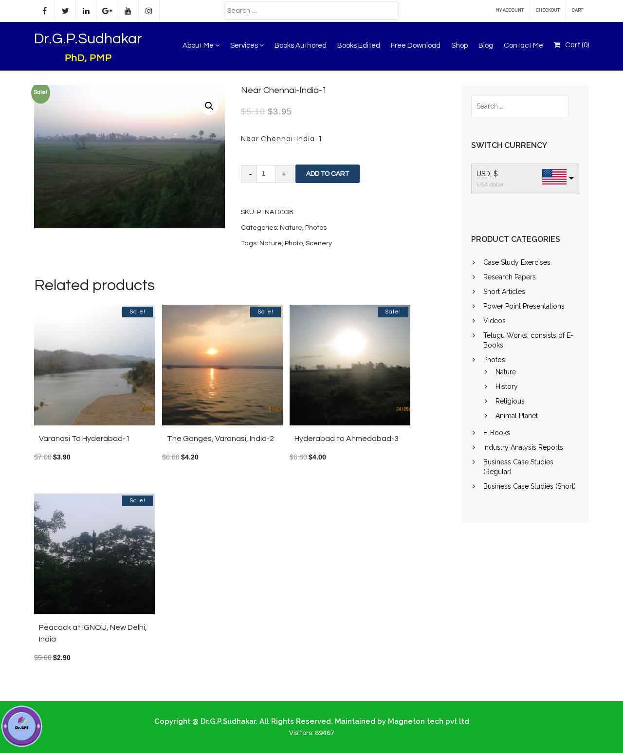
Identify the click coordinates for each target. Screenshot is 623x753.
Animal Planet (516, 416)
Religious (510, 401)
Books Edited (358, 45)
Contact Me (523, 45)
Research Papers (509, 277)
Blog (485, 45)
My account (509, 10)
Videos (494, 321)
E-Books (496, 433)
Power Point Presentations (524, 306)
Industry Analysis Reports (523, 447)
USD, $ (487, 174)
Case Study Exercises (516, 262)
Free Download (415, 45)
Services (244, 45)
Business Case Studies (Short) (529, 486)
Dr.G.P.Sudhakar (88, 38)
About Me (199, 45)
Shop (459, 45)
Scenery (319, 243)
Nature (291, 227)
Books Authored (301, 45)
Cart (577, 10)
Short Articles (504, 291)
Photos (316, 227)
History (506, 386)
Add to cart (327, 173)
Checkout (548, 10)
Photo (294, 243)
